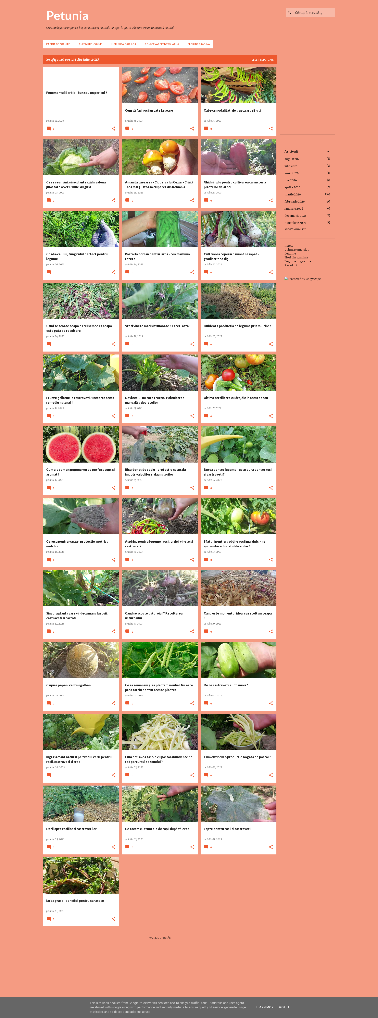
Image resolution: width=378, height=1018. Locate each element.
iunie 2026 (291, 173)
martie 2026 (292, 194)
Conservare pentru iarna (162, 44)
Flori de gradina (199, 44)
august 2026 (292, 159)
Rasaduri (290, 265)
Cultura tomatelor (296, 249)
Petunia (67, 15)
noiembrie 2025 (295, 223)
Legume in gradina (297, 261)
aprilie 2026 (292, 187)
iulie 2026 (290, 166)
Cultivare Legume (90, 44)
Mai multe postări (160, 937)
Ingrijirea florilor (123, 44)
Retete (288, 245)
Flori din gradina (296, 257)
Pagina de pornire (58, 44)
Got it (284, 1007)
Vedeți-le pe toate (263, 59)
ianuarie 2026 (293, 208)
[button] (113, 128)
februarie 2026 (294, 201)
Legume (290, 253)
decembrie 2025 (295, 215)
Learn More (265, 1007)
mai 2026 (290, 180)
